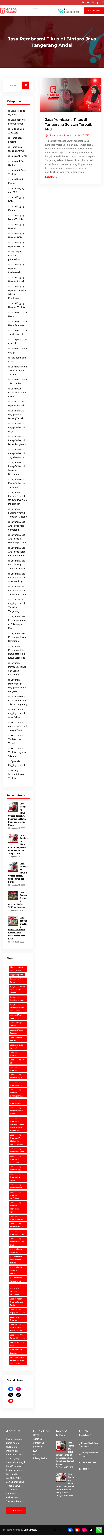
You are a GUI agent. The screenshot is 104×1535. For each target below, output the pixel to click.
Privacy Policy (40, 1458)
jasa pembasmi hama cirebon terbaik (16, 1260)
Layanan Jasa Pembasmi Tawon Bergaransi (17, 637)
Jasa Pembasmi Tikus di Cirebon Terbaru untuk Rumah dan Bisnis (18, 872)
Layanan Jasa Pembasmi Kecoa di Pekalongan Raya (17, 622)
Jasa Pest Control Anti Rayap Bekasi (17, 392)
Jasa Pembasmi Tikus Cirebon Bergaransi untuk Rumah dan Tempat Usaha (18, 844)
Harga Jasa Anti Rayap (16, 980)
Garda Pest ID (30, 1530)
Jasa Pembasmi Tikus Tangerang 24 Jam (17, 370)
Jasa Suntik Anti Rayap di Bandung (17, 1336)
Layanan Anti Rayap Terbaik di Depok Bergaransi (17, 440)
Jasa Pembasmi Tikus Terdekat (17, 381)
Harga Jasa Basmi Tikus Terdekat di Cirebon (17, 989)
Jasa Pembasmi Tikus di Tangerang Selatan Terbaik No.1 (68, 124)
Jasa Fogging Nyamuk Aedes (16, 1083)
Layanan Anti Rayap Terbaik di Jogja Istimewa (16, 453)
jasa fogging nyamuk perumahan (15, 255)
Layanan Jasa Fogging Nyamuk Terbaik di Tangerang (16, 605)
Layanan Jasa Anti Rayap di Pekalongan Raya (17, 539)
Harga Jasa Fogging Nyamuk (17, 998)
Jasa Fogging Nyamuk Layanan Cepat (17, 1177)
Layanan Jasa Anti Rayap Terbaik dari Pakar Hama (17, 552)
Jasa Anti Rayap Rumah (16, 1039)
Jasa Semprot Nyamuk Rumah (16, 403)
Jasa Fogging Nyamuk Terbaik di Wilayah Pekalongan (17, 292)
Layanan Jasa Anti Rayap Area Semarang (16, 526)
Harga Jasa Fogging (15, 140)
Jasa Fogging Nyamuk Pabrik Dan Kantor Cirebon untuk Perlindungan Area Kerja (17, 928)
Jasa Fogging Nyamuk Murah (16, 244)
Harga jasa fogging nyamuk (16, 149)
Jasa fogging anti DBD (16, 190)
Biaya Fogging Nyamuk (16, 113)
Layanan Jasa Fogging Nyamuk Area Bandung (16, 578)
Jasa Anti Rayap (19, 156)
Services (37, 1447)
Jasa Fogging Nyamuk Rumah (16, 279)
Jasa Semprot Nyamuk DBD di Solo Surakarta (16, 1327)
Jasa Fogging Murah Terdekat (16, 217)
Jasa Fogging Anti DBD (17, 1061)
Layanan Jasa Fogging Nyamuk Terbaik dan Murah (17, 590)
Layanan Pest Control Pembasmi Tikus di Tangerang (17, 700)
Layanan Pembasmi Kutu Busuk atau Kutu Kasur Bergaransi (16, 652)
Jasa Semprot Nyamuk (15, 1318)
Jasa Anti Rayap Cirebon (17, 163)
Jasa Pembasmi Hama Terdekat (17, 323)
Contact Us (38, 1443)
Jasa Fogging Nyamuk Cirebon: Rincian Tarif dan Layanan (17, 900)
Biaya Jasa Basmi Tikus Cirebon (17, 968)
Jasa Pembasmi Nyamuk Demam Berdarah (16, 1302)
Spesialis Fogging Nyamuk (16, 763)
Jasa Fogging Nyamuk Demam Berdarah (16, 1111)
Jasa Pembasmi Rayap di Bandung (17, 1311)
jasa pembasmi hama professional (17, 1279)
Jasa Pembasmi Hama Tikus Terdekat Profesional (16, 1290)
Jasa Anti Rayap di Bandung (17, 1031)
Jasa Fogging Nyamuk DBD (16, 235)
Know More (51, 177)
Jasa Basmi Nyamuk (14, 1054)
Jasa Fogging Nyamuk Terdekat (17, 305)
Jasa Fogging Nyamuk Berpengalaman (16, 1093)
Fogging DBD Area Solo (16, 131)
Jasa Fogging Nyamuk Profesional (16, 268)
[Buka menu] (35, 10)
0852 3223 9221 (72, 12)
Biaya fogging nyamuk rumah (16, 122)
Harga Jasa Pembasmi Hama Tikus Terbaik (17, 1007)
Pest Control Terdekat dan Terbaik (15, 739)
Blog (35, 1450)
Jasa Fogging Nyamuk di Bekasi (17, 1150)
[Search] (25, 85)
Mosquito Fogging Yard (17, 1344)
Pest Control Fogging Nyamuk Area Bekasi (16, 713)
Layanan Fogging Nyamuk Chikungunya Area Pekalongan (17, 498)
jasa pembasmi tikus (17, 359)
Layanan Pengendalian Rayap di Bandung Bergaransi (17, 686)
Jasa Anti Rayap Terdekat (17, 172)
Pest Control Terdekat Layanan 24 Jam (17, 752)
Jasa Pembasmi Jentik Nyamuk (17, 332)
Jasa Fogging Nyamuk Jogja (16, 1168)
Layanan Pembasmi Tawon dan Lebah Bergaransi (17, 669)
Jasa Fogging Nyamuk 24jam (16, 1076)
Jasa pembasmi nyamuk (17, 341)
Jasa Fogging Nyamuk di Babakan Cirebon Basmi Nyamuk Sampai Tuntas (17, 1124)
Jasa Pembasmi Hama (17, 314)
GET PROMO (94, 10)
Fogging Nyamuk (17, 975)
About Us (37, 1439)
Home (36, 1435)
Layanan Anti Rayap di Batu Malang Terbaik (16, 414)
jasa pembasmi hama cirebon (16, 1250)
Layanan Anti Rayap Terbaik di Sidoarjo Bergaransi (16, 468)
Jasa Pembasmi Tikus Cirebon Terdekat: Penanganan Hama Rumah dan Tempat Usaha (18, 814)
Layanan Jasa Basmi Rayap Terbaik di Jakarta (17, 564)
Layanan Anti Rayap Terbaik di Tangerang (16, 483)
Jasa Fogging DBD (16, 199)
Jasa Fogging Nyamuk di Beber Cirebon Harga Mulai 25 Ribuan (16, 1139)
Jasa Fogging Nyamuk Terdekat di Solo (17, 1242)
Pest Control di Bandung (16, 1351)
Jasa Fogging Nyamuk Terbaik (16, 1225)
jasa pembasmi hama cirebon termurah (16, 1270)
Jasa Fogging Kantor (16, 208)
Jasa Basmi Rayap (15, 181)
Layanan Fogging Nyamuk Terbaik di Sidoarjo (17, 513)
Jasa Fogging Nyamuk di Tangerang (15, 1159)
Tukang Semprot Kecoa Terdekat (16, 774)
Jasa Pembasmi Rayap (17, 350)
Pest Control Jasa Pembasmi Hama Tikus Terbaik (17, 1360)
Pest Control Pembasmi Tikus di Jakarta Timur (17, 726)
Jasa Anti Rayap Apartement (16, 1016)
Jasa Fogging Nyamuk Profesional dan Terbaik (16, 1207)
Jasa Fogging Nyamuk (16, 226)
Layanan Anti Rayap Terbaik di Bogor (16, 427)
